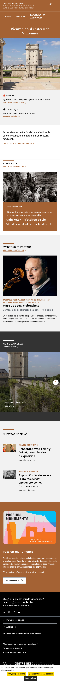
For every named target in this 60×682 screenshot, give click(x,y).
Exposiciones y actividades (37, 16)
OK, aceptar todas (16, 674)
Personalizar (30, 678)
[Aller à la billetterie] (50, 3)
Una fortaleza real (16, 402)
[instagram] (9, 612)
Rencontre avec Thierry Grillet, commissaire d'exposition (35, 452)
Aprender (21, 16)
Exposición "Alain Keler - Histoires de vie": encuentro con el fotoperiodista (35, 480)
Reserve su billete (11, 116)
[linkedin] (4, 612)
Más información (14, 580)
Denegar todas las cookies (41, 674)
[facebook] (14, 612)
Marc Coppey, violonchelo (21, 306)
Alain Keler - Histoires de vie (26, 220)
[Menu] (56, 3)
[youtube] (19, 612)
